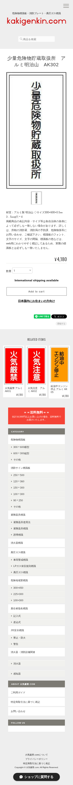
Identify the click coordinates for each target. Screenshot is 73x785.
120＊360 (18, 481)
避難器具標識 (18, 514)
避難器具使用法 (21, 522)
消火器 (17, 663)
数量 (8, 271)
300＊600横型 (21, 447)
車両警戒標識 (20, 559)
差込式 (17, 622)
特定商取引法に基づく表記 (25, 702)
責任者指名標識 (19, 608)
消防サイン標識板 (20, 468)
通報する (61, 324)
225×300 (18, 594)
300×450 (18, 587)
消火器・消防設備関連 (23, 652)
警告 (15, 644)
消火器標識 (17, 542)
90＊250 (18, 500)
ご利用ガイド (18, 692)
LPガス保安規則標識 (24, 566)
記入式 (17, 616)
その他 (17, 459)
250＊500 (18, 475)
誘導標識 (18, 534)
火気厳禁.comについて (36, 754)
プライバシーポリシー (36, 759)
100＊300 (18, 494)
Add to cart (36, 291)
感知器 (17, 673)
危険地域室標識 (19, 580)
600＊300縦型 (21, 453)
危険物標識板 (18, 439)
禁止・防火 (19, 637)
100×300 (18, 600)
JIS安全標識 (17, 630)
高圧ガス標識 (18, 552)
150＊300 (18, 487)
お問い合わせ (18, 711)
